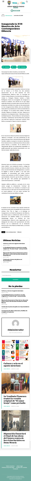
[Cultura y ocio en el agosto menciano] (15, 350)
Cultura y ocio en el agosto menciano (14, 243)
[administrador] (3, 15)
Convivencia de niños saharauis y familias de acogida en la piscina (14, 311)
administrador (8, 15)
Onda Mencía (7, 369)
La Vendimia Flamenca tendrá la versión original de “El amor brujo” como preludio (15, 248)
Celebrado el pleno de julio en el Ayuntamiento (12, 260)
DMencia (19, 232)
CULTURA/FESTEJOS (8, 58)
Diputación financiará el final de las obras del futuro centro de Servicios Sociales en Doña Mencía (15, 254)
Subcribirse (15, 279)
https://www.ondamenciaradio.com (15, 332)
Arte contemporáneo (11, 232)
